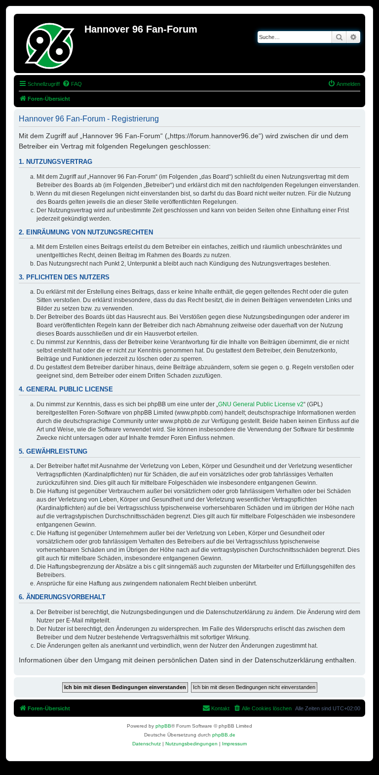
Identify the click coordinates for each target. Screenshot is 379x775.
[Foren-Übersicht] (50, 43)
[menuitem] (72, 84)
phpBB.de (223, 734)
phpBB (163, 726)
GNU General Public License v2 (260, 404)
